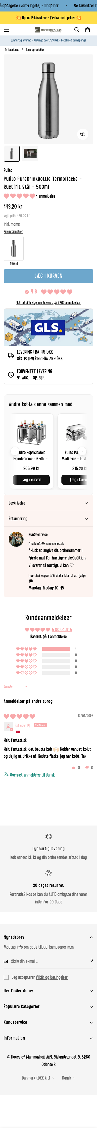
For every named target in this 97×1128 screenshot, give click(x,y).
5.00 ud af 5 (62, 629)
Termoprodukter (35, 50)
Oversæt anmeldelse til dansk (32, 775)
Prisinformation (13, 232)
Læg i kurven (31, 479)
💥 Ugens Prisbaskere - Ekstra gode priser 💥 (48, 18)
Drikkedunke (12, 50)
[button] (87, 29)
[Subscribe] (87, 960)
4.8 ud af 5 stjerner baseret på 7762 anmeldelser (48, 303)
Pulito (8, 170)
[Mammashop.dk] (48, 29)
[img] (19, 716)
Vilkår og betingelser (52, 977)
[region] (48, 451)
